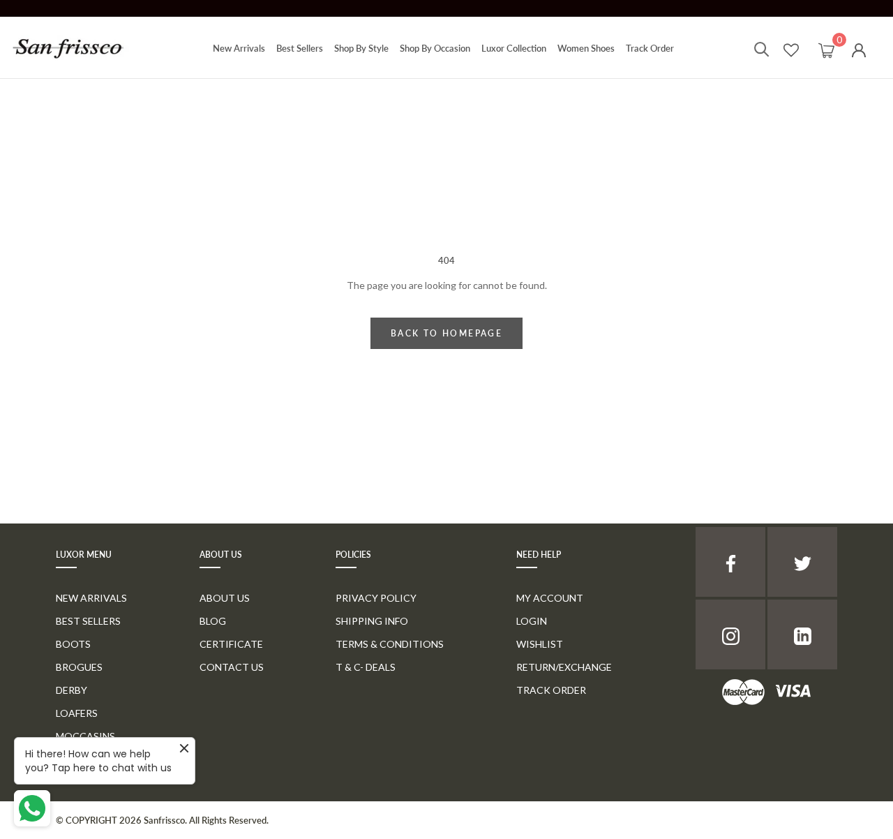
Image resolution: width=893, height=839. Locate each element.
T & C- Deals (366, 667)
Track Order (650, 48)
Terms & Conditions (390, 644)
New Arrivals (239, 48)
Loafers (77, 713)
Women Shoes (586, 48)
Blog (213, 621)
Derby (71, 690)
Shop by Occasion (435, 48)
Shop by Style (361, 48)
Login (531, 621)
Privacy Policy (376, 598)
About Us (225, 598)
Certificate (231, 644)
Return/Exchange (564, 667)
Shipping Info (372, 621)
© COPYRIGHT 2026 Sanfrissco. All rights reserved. (162, 820)
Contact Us (232, 667)
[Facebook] (730, 562)
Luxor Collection (513, 48)
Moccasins (85, 736)
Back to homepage (446, 333)
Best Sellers (299, 48)
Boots (73, 644)
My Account (549, 598)
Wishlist (539, 644)
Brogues (79, 667)
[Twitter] (802, 562)
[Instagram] (730, 634)
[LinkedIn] (802, 634)
